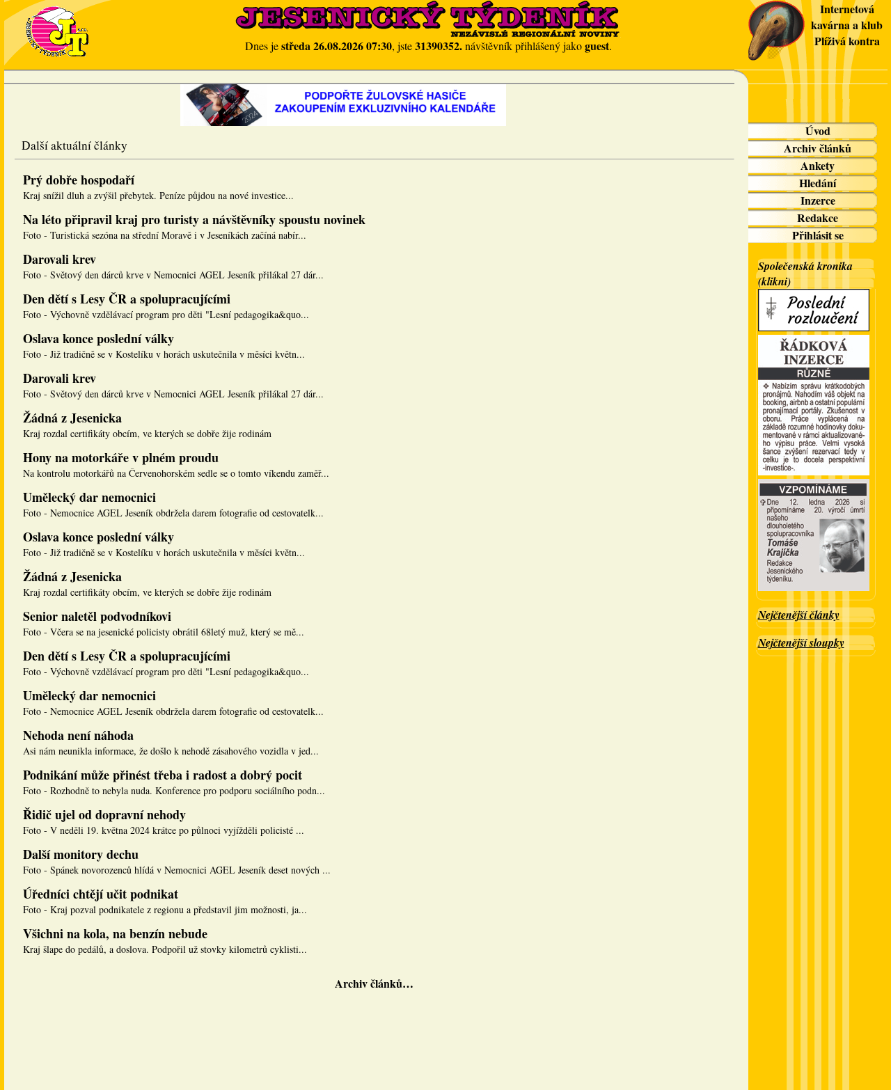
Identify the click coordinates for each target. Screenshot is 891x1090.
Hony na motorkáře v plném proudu (121, 457)
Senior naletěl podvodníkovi (97, 616)
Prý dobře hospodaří (78, 180)
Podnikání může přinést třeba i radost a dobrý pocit (162, 775)
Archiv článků (817, 148)
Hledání (817, 183)
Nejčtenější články (798, 614)
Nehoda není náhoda (78, 735)
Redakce (817, 218)
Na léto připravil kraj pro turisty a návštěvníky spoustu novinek (194, 219)
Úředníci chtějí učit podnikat (100, 894)
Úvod (817, 131)
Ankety (818, 165)
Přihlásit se (818, 235)
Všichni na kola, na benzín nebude (115, 933)
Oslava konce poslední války (98, 338)
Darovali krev (59, 259)
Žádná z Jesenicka (72, 418)
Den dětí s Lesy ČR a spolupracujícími (126, 299)
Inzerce (818, 200)
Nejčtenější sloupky (801, 642)
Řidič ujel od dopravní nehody (104, 814)
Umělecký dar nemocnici (89, 497)
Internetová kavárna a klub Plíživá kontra (847, 25)
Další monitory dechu (81, 854)
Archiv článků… (374, 983)
